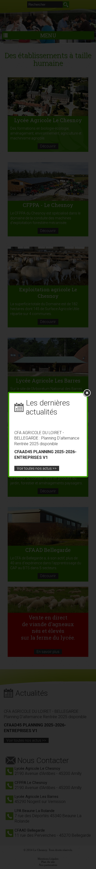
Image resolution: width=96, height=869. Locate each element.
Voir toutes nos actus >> (37, 468)
